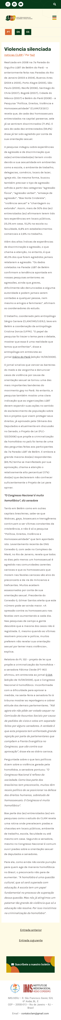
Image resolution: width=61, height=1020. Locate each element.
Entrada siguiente (31, 940)
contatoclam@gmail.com (35, 1013)
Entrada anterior (31, 930)
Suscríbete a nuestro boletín (32, 964)
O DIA (49, 674)
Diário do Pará (21, 356)
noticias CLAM (13, 55)
